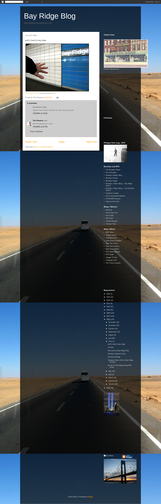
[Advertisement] (115, 82)
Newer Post (31, 142)
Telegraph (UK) (111, 260)
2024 (108, 300)
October (111, 329)
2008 (108, 313)
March (110, 378)
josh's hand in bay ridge (32, 93)
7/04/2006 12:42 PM (40, 127)
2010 (108, 307)
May (110, 371)
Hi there (110, 347)
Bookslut (109, 210)
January (111, 384)
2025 (108, 297)
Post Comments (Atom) (44, 147)
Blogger (90, 497)
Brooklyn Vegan (111, 181)
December (112, 322)
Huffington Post (111, 238)
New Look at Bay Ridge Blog (118, 351)
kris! (54, 93)
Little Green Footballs (113, 241)
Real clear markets (112, 246)
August (111, 335)
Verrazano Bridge (114, 357)
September (112, 332)
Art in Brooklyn (111, 172)
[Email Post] (57, 97)
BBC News (110, 232)
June (110, 341)
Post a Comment (36, 131)
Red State (109, 218)
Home (61, 142)
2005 (108, 388)
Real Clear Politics (112, 249)
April (110, 374)
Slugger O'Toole (111, 257)
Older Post (91, 142)
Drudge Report (111, 235)
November (112, 325)
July (110, 338)
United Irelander (111, 221)
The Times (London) (113, 263)
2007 (108, 316)
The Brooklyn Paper (113, 170)
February (111, 381)
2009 (108, 310)
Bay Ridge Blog (50, 16)
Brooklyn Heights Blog (114, 175)
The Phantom (38, 120)
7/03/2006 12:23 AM (40, 113)
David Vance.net (112, 213)
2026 (108, 294)
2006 (108, 319)
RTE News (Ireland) (113, 252)
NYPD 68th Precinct (113, 199)
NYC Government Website (115, 196)
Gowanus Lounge (112, 193)
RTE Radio (110, 254)
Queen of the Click (112, 201)
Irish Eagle (110, 215)
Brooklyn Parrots (112, 178)
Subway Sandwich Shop (116, 354)
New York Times (112, 243)
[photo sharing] (57, 91)
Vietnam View (111, 224)
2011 (108, 303)
